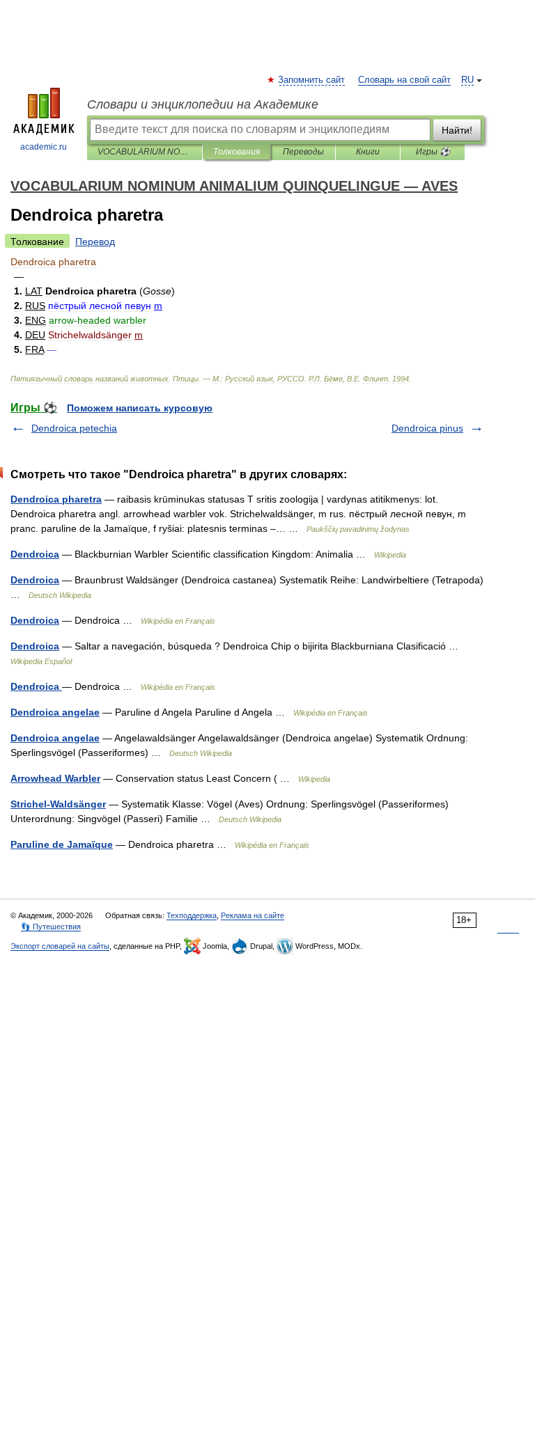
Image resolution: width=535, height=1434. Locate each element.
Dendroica (34, 554)
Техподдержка (191, 915)
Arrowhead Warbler (55, 778)
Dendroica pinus (427, 428)
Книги (368, 152)
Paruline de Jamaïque (61, 844)
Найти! (457, 130)
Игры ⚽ (433, 152)
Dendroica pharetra (56, 499)
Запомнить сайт (312, 80)
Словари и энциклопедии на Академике (202, 104)
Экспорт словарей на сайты (59, 946)
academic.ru (43, 147)
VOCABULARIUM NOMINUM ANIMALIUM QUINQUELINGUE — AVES (145, 152)
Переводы (303, 152)
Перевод (95, 241)
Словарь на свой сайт (404, 80)
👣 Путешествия (51, 926)
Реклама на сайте (252, 915)
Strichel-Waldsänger (58, 804)
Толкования (236, 152)
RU (467, 80)
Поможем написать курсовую (139, 407)
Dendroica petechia (74, 428)
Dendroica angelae (55, 712)
